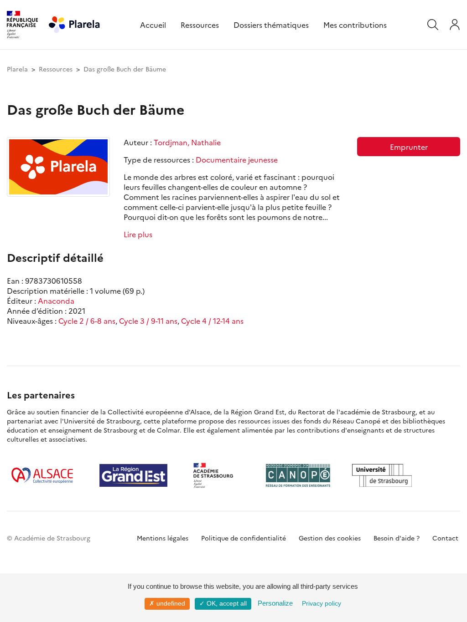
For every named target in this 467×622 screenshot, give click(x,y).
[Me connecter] (454, 24)
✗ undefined (167, 603)
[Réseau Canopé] (298, 475)
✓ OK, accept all (223, 603)
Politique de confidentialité (243, 537)
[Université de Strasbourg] (382, 475)
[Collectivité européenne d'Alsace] (42, 475)
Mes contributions (355, 25)
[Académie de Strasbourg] (216, 475)
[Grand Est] (133, 475)
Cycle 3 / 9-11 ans (148, 321)
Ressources (200, 25)
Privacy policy (321, 603)
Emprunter (409, 147)
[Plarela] (74, 23)
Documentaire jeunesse (237, 159)
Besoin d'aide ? (397, 537)
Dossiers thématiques (271, 25)
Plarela (17, 68)
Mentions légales (162, 537)
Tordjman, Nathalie (187, 142)
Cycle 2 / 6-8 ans (86, 321)
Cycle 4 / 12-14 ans (212, 321)
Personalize (275, 603)
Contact (445, 537)
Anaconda (56, 301)
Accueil (153, 25)
